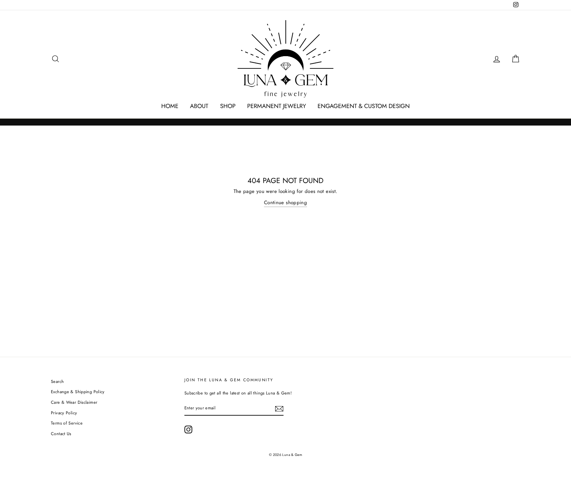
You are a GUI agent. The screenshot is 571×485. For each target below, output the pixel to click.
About (199, 106)
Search (57, 381)
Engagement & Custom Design (364, 106)
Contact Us (61, 433)
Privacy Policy (64, 413)
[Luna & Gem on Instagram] (188, 429)
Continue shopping (285, 202)
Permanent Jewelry (276, 106)
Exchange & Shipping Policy (78, 392)
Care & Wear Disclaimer (74, 402)
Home (169, 106)
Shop (228, 106)
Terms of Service (67, 423)
